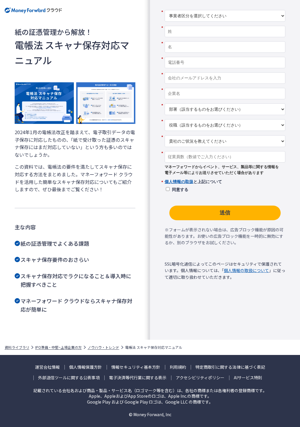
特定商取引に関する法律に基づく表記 (230, 367)
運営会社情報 (47, 367)
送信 (225, 213)
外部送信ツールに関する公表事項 (69, 377)
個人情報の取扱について (246, 270)
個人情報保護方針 (85, 367)
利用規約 (178, 367)
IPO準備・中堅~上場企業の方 (58, 347)
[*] (225, 7)
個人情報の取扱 (179, 181)
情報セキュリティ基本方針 (135, 367)
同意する (180, 189)
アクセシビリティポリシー (200, 377)
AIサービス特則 (248, 377)
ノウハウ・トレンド (103, 347)
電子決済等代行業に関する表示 (137, 377)
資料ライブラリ (17, 347)
